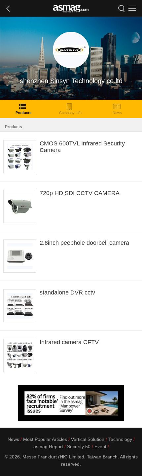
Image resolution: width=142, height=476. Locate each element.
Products (23, 113)
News (117, 113)
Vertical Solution (87, 439)
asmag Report (48, 446)
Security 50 (78, 446)
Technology (120, 439)
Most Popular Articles (45, 439)
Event (100, 446)
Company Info (70, 113)
